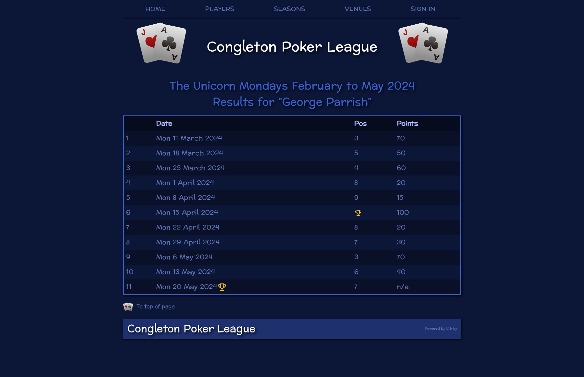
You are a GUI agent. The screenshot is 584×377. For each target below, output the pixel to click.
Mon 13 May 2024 (185, 272)
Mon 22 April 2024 (187, 227)
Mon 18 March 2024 (189, 153)
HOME (155, 9)
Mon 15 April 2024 (187, 213)
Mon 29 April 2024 (188, 242)
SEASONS (289, 9)
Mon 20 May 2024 (186, 287)
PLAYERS (219, 9)
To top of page (156, 306)
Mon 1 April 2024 (185, 183)
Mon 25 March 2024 (190, 168)
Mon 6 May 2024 (184, 257)
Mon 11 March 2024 (189, 138)
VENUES (358, 9)
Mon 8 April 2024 (185, 198)
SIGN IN (423, 9)
